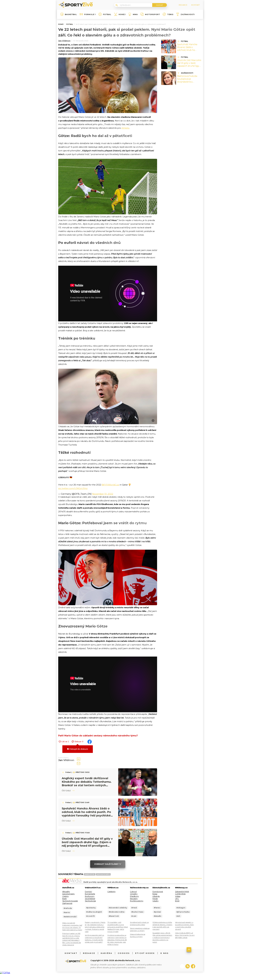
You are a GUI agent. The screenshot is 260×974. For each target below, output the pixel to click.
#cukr (133, 916)
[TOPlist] (5, 972)
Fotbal (107, 14)
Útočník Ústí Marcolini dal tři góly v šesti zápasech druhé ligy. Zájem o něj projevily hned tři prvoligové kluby (189, 67)
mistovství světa (103, 874)
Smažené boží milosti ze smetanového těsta (139, 923)
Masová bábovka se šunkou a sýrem (137, 935)
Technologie (90, 901)
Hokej (122, 14)
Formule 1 (90, 14)
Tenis (170, 14)
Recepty (134, 898)
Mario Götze (89, 874)
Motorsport (152, 14)
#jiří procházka (182, 912)
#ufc (178, 916)
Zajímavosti (188, 14)
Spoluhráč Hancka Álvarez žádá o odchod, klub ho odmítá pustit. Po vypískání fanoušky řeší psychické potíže (188, 51)
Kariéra (106, 953)
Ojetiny (65, 896)
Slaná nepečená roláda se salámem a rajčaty (140, 929)
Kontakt (71, 953)
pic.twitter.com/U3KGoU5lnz (72, 488)
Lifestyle (156, 896)
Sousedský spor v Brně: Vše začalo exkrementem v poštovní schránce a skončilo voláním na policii (162, 937)
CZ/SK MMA (180, 894)
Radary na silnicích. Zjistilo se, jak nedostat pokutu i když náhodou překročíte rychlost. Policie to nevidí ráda (95, 927)
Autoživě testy (68, 894)
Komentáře (90, 894)
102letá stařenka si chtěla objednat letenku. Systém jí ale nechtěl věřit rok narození (162, 925)
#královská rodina (116, 912)
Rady (64, 898)
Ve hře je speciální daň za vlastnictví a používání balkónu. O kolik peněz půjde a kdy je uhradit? (94, 938)
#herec (157, 908)
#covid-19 (90, 916)
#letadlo (157, 916)
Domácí (88, 891)
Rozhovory (89, 896)
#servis (67, 912)
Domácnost (157, 891)
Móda (155, 898)
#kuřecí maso (137, 912)
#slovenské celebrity (118, 908)
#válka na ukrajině (94, 912)
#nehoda (68, 908)
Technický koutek (70, 901)
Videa (177, 896)
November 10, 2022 (102, 494)
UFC (177, 898)
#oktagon (180, 908)
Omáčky (133, 894)
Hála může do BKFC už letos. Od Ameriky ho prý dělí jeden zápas (185, 935)
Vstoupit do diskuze (78, 749)
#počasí (157, 912)
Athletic (125, 128)
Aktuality (66, 891)
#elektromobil (70, 916)
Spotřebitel (90, 898)
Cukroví (133, 891)
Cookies (124, 953)
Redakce (89, 953)
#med (134, 908)
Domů (61, 24)
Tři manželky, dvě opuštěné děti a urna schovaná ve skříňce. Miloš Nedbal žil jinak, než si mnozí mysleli (117, 927)
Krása (154, 894)
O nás (164, 953)
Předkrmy (134, 896)
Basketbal (71, 14)
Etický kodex (145, 953)
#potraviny (91, 908)
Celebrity (111, 891)
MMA (135, 14)
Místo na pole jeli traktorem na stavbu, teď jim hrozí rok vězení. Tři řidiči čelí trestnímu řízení (72, 926)
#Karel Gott (114, 916)
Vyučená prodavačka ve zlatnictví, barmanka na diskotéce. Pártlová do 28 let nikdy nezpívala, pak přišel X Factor (117, 939)
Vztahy (155, 901)
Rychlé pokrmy (136, 901)
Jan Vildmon (64, 41)
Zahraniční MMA (182, 891)
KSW (177, 901)
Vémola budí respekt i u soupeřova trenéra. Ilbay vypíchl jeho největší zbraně (184, 925)
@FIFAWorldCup (110, 484)
